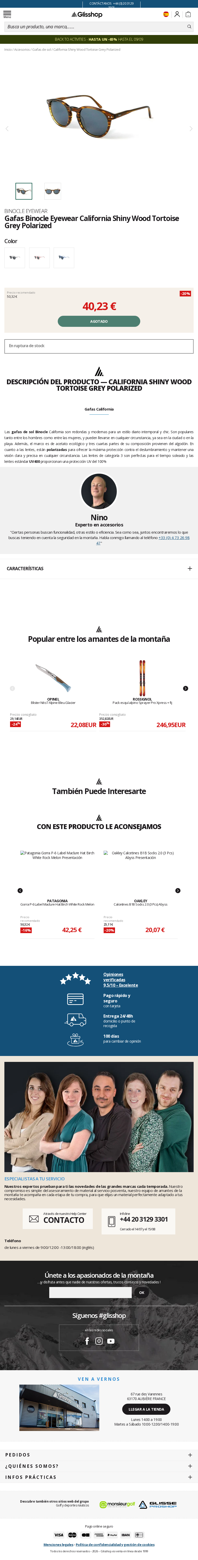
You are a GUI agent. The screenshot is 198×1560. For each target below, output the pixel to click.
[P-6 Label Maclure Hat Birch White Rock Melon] (57, 869)
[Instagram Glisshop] (99, 1342)
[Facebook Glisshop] (87, 1342)
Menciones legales (58, 1544)
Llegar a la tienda (146, 1409)
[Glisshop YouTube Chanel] (110, 1342)
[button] (99, 569)
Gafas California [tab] (99, 409)
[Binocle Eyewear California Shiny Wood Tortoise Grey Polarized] (99, 116)
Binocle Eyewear (25, 211)
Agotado (99, 321)
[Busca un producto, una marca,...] (189, 26)
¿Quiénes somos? (32, 1466)
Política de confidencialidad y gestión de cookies (115, 1544)
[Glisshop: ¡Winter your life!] (86, 15)
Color (10, 241)
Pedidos (17, 1455)
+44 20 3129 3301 (144, 1219)
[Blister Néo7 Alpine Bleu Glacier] (53, 678)
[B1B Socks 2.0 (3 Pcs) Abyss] (141, 869)
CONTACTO (63, 1220)
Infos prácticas (31, 1477)
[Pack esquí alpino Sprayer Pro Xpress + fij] (142, 678)
